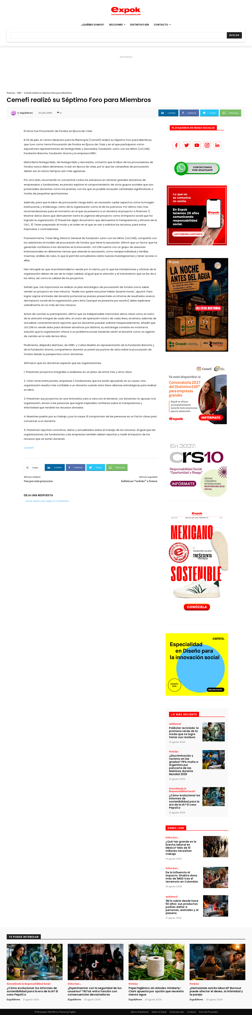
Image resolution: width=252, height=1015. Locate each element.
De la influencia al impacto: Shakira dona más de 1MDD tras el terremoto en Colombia (182, 877)
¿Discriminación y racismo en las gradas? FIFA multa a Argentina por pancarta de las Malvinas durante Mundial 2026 (183, 765)
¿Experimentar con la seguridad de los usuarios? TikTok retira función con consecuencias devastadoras (95, 991)
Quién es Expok (159, 1011)
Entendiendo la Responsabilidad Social (182, 790)
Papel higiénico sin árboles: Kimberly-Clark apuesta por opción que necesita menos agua (156, 991)
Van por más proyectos (38, 481)
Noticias (11, 92)
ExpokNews (26, 112)
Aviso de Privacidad (208, 1011)
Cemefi (28, 447)
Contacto (191, 1011)
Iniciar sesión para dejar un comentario (47, 500)
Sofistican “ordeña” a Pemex (139, 481)
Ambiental (175, 723)
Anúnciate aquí (177, 1011)
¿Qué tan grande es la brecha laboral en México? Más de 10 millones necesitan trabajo (181, 848)
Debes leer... (172, 837)
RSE (19, 92)
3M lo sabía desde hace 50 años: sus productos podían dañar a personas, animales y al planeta (182, 907)
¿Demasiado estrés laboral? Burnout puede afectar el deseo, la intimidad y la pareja (216, 991)
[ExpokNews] (14, 112)
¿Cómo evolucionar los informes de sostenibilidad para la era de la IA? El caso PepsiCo (184, 802)
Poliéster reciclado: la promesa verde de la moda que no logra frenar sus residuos (184, 732)
